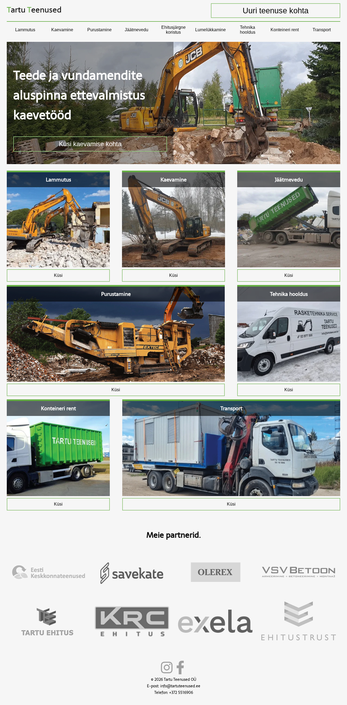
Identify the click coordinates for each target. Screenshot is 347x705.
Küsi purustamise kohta (92, 144)
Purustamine (99, 29)
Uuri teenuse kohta (276, 10)
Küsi (58, 275)
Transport (322, 29)
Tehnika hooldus (247, 30)
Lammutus (25, 29)
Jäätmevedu (136, 29)
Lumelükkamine (210, 29)
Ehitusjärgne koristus (173, 30)
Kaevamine (62, 29)
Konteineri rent (285, 29)
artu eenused (34, 9)
